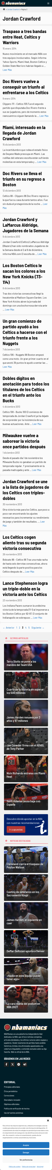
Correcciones (9, 1095)
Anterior (8, 627)
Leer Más (7, 69)
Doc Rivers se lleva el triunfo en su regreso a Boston (24, 178)
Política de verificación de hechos (16, 1108)
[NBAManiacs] (13, 3)
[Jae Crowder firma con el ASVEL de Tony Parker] (26, 741)
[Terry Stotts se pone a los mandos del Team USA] (26, 657)
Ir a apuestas (16, 829)
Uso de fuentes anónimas (13, 1113)
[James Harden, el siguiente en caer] (26, 915)
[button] (48, 1120)
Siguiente (37, 627)
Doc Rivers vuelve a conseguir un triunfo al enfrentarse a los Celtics (25, 86)
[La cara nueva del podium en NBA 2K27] (26, 999)
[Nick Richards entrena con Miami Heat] (26, 769)
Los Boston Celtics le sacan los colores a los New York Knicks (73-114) (24, 273)
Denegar (26, 1152)
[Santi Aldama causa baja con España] (26, 797)
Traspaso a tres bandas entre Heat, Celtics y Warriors (24, 36)
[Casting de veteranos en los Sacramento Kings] (26, 887)
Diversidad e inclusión (12, 1100)
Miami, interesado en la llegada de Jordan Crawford (24, 132)
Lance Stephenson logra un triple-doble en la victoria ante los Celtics (25, 588)
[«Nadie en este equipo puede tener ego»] (26, 971)
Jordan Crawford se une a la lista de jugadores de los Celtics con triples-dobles (26, 490)
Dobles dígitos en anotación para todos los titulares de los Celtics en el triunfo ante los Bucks (26, 389)
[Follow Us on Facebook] (6, 1064)
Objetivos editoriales (11, 1104)
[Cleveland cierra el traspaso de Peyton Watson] (26, 859)
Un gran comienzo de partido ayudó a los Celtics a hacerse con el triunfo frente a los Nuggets (25, 332)
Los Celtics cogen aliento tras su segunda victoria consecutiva (24, 542)
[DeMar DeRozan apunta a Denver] (26, 943)
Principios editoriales (12, 1087)
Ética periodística (10, 1091)
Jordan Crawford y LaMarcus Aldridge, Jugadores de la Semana (25, 224)
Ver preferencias (26, 1160)
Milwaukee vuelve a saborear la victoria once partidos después (24, 440)
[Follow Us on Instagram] (18, 1064)
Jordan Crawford (13, 9)
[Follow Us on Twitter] (12, 1064)
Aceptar (26, 1145)
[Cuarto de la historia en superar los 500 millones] (26, 685)
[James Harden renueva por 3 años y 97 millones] (26, 713)
